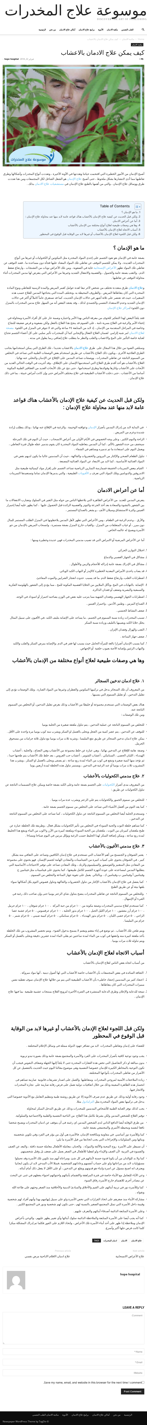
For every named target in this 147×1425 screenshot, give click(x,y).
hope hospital (11, 58)
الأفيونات (83, 473)
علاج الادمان (136, 288)
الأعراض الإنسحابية (105, 268)
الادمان (124, 1240)
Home (141, 39)
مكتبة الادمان (112, 29)
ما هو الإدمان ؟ (130, 212)
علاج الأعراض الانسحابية (130, 1256)
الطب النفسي (127, 29)
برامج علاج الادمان (87, 29)
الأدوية (100, 29)
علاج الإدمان (74, 179)
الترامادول (88, 1101)
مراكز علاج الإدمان (118, 308)
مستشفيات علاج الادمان (49, 184)
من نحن (52, 29)
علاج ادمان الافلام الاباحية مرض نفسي (48, 1256)
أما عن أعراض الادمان (125, 220)
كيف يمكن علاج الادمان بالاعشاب (102, 52)
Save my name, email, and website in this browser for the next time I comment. (92, 1382)
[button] (139, 30)
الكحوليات (108, 784)
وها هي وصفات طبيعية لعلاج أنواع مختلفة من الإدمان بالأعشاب (102, 225)
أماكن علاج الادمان (67, 29)
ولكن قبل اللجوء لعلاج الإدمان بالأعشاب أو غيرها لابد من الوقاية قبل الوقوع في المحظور (88, 234)
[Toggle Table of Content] (136, 206)
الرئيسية (42, 29)
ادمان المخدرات (110, 1240)
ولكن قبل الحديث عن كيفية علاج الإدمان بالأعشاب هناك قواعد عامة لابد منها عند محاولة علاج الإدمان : (81, 216)
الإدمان (92, 427)
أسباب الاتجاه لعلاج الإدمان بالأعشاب (117, 229)
